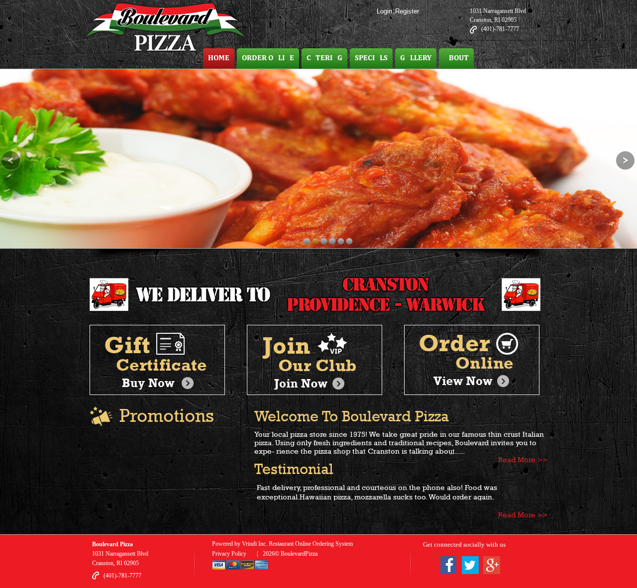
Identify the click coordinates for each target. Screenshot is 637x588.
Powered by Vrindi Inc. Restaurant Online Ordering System (282, 543)
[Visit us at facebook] (448, 567)
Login (384, 11)
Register (407, 11)
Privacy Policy (229, 553)
